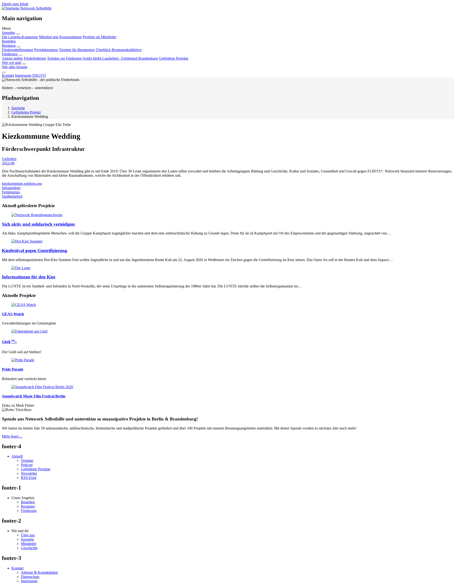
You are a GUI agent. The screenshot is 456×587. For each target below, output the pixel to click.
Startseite (18, 108)
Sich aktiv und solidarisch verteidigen (38, 224)
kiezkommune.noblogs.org (22, 183)
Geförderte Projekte (173, 58)
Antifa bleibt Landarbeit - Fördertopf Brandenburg (120, 58)
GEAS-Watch (13, 314)
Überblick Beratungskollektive (119, 50)
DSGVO (39, 75)
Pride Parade (12, 369)
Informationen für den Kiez (28, 276)
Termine (27, 460)
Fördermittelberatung (17, 50)
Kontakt (8, 75)
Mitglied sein (48, 37)
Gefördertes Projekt (26, 112)
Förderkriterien (35, 58)
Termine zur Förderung (64, 58)
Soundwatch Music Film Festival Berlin (33, 396)
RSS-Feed (28, 478)
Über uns (28, 535)
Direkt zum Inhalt (15, 4)
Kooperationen (70, 37)
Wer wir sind (11, 63)
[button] (228, 28)
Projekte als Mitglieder (99, 37)
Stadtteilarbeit (12, 196)
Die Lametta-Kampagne (20, 37)
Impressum (23, 75)
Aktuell (17, 456)
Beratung (9, 45)
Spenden (8, 33)
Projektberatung (46, 50)
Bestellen (9, 41)
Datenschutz (30, 577)
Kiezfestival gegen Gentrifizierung (34, 250)
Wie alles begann (14, 67)
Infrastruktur (11, 188)
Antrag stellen (12, 58)
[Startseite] (11, 8)
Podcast (27, 465)
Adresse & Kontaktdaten (39, 572)
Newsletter (29, 473)
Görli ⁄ (9, 342)
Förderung (10, 54)
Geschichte (29, 548)
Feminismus (11, 192)
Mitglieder (28, 544)
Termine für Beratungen (77, 50)
